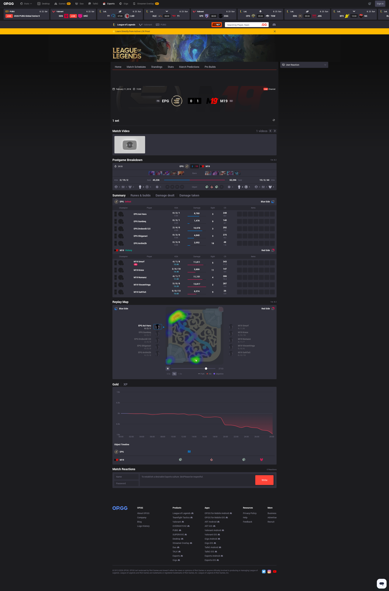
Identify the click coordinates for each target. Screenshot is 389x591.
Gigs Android (211, 538)
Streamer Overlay (181, 543)
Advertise (272, 517)
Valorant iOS (211, 534)
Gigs (175, 560)
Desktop (176, 538)
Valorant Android (213, 530)
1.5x (180, 373)
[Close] (275, 31)
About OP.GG (143, 513)
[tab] (120, 195)
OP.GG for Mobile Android (217, 513)
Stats (26, 3)
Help (245, 517)
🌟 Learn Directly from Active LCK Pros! (131, 31)
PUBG (175, 530)
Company (141, 517)
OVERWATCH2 (180, 526)
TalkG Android (211, 547)
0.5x (168, 373)
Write (264, 480)
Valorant (177, 521)
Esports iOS (210, 560)
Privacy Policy (249, 513)
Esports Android (212, 555)
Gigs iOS (209, 543)
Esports (176, 555)
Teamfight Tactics (181, 517)
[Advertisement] (194, 78)
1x (174, 373)
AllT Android (211, 521)
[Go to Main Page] (8, 3)
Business (272, 513)
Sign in (380, 3)
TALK (175, 551)
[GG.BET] (217, 24)
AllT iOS (208, 526)
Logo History (143, 526)
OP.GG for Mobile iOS (215, 517)
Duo (174, 547)
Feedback (247, 521)
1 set (115, 120)
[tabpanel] (194, 247)
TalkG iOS (209, 551)
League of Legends (182, 513)
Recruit (271, 521)
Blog (139, 521)
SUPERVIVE (178, 534)
